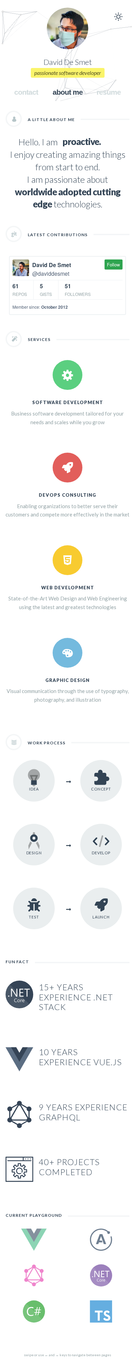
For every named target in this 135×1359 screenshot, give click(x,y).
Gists (46, 289)
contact (26, 92)
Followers (78, 289)
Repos (19, 289)
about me (68, 92)
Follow (113, 264)
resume (109, 92)
